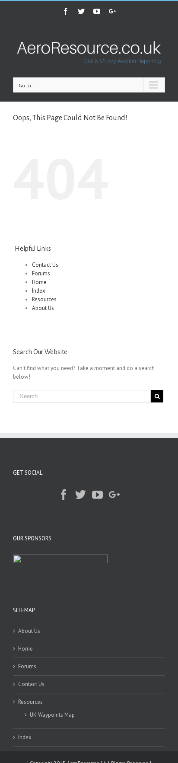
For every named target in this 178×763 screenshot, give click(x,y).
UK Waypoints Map (52, 714)
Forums (41, 273)
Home (39, 282)
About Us (43, 308)
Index (38, 290)
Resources (44, 299)
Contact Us (45, 264)
